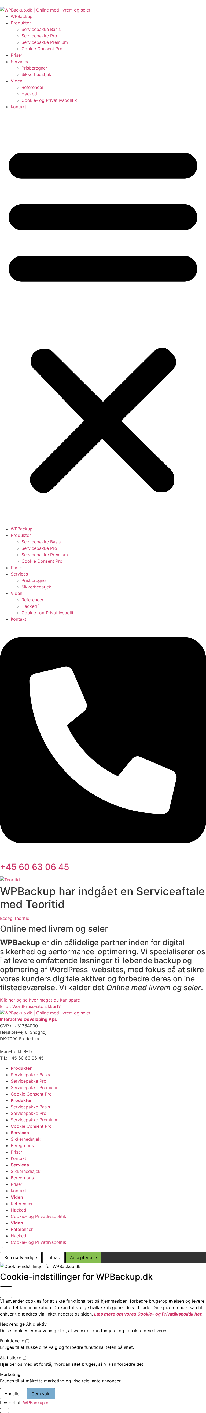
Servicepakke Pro (39, 35)
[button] (103, 318)
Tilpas (53, 1257)
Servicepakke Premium (44, 42)
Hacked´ (30, 93)
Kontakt (18, 106)
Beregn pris (22, 1145)
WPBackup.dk (37, 1402)
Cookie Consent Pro (41, 48)
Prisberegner (34, 68)
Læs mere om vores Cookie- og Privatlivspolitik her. (148, 1314)
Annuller (13, 1393)
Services (19, 61)
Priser (16, 55)
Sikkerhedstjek (36, 74)
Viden (16, 81)
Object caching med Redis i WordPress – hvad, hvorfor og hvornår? (134, 3)
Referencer (32, 87)
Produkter (21, 23)
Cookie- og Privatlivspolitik (49, 100)
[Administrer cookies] (4, 1410)
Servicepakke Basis (41, 29)
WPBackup (21, 16)
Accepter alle (83, 1257)
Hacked (18, 1210)
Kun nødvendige (21, 1257)
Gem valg (41, 1393)
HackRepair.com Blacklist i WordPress (45, 3)
